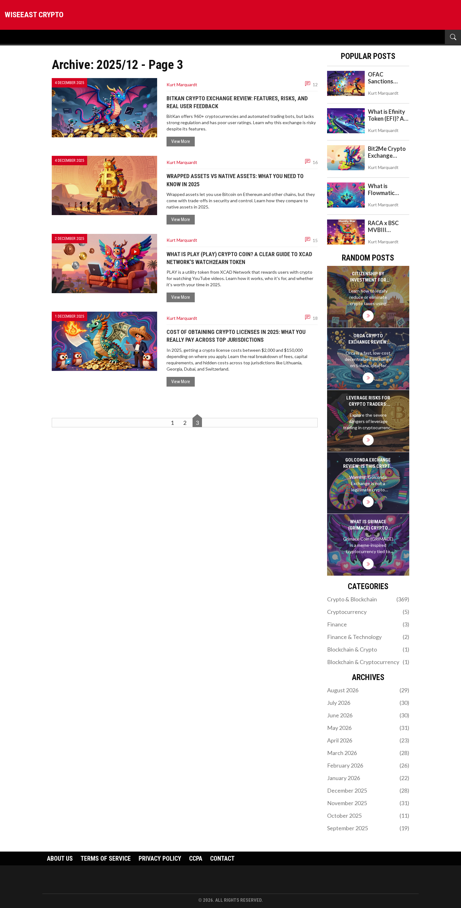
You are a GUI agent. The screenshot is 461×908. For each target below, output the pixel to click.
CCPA (195, 858)
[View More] (368, 315)
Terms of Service (106, 858)
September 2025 (368, 828)
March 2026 (368, 753)
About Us (60, 858)
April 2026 (368, 740)
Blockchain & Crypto (368, 649)
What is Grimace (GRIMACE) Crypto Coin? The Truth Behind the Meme (368, 525)
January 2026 (368, 778)
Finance (368, 624)
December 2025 (368, 790)
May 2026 (368, 728)
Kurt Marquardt (182, 84)
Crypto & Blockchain (368, 599)
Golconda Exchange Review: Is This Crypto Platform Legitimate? (368, 463)
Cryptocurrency (368, 612)
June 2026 (368, 715)
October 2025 (368, 815)
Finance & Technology (368, 637)
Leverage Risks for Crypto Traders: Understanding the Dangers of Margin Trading (368, 401)
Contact (222, 858)
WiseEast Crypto (34, 14)
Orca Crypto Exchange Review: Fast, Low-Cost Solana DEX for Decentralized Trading (368, 339)
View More (180, 141)
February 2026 (368, 765)
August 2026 (368, 690)
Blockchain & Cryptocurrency (368, 662)
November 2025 (368, 803)
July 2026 (368, 702)
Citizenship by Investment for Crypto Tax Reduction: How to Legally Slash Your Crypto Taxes (368, 277)
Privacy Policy (160, 858)
